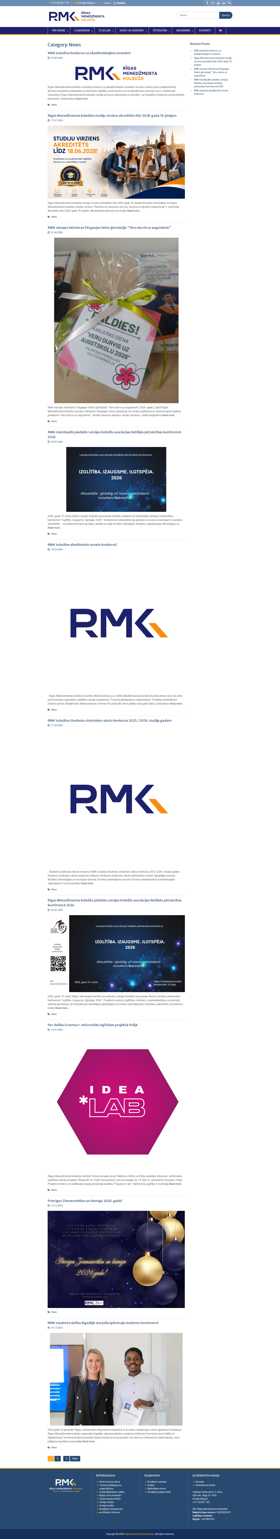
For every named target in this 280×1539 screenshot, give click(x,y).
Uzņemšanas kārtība (110, 1498)
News (54, 104)
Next (75, 1458)
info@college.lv (86, 2)
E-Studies (119, 2)
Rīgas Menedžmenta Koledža (139, 1534)
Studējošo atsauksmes (111, 1509)
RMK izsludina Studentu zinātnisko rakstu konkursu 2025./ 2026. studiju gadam (110, 720)
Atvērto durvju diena (109, 1481)
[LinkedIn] (224, 3)
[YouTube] (218, 3)
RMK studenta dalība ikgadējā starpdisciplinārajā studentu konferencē (103, 1323)
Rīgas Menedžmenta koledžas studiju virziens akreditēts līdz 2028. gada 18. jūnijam (112, 115)
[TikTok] (229, 3)
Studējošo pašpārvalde (159, 1492)
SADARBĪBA (183, 30)
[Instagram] (212, 3)
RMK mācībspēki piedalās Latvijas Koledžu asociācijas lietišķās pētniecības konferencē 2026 (211, 83)
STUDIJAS (105, 30)
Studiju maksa (106, 1502)
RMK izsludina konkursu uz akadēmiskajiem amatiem (89, 53)
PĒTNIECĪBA (160, 30)
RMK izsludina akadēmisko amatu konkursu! (82, 545)
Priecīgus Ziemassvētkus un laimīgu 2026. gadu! (85, 1201)
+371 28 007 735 (60, 2)
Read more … (83, 98)
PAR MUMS (58, 30)
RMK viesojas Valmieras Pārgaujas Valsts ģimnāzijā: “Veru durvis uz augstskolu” (109, 228)
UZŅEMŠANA (82, 30)
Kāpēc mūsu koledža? (110, 1495)
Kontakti (200, 1481)
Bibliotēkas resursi (156, 1488)
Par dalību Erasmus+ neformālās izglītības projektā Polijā (93, 1025)
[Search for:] (204, 15)
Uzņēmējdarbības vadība (111, 1492)
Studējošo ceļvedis (156, 1481)
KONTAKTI (205, 30)
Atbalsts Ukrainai (111, 1512)
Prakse (151, 1485)
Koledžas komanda (205, 1485)
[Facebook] (207, 3)
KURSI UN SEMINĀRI (132, 30)
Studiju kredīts (106, 1505)
